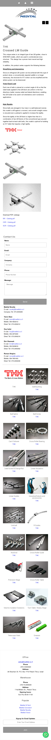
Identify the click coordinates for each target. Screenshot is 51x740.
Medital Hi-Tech (25, 705)
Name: (6, 240)
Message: (7, 280)
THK (5, 46)
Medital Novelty (25, 710)
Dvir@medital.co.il (15, 344)
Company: (8, 260)
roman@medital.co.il (16, 356)
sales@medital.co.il (25, 662)
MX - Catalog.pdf (9, 218)
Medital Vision (25, 712)
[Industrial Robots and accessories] (37, 485)
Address (25, 669)
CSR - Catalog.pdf (9, 222)
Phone (25, 664)
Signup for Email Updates (25, 718)
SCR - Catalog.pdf (9, 226)
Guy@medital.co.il (15, 331)
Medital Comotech (25, 707)
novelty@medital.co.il (16, 309)
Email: (6, 250)
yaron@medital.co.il (16, 319)
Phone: (7, 270)
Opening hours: (25, 692)
